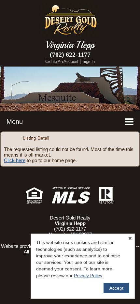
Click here (14, 160)
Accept (116, 288)
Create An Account (61, 61)
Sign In (88, 61)
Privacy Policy (88, 275)
